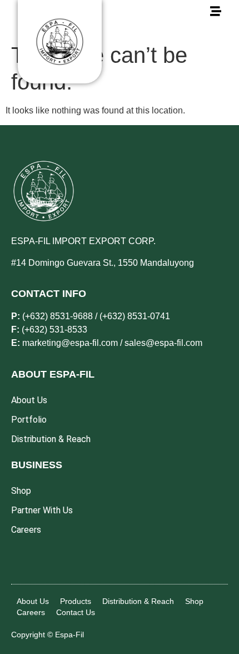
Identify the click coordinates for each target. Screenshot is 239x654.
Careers (31, 612)
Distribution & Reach (138, 601)
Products (75, 601)
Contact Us (75, 612)
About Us (33, 601)
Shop (194, 601)
